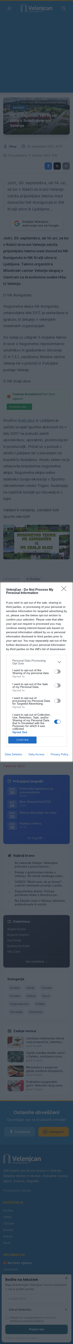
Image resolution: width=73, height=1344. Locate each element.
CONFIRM (22, 740)
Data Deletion (13, 754)
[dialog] (36, 672)
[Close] (65, 590)
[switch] (57, 672)
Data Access (36, 754)
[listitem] (36, 662)
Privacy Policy (59, 754)
